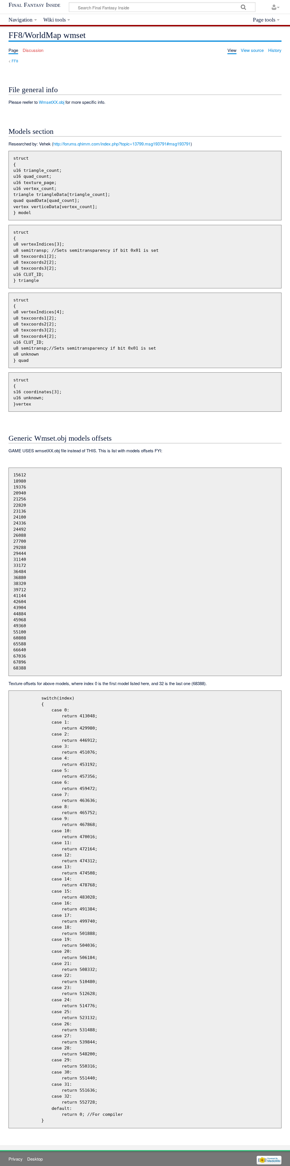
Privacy (15, 1159)
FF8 (15, 61)
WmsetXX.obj (51, 102)
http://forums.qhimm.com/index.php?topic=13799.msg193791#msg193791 (122, 144)
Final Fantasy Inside (34, 4)
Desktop (35, 1159)
